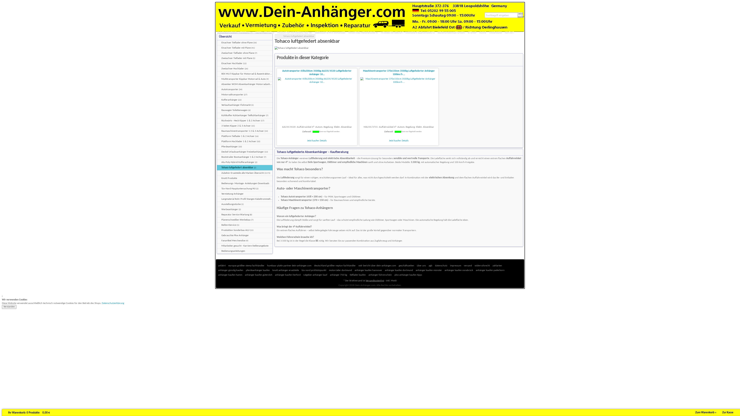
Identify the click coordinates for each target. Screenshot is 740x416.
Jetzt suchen (520, 15)
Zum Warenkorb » (705, 412)
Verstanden (9, 306)
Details (323, 140)
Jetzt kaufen (313, 140)
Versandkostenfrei (375, 280)
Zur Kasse (727, 412)
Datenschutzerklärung (113, 303)
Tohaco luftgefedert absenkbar (298, 36)
